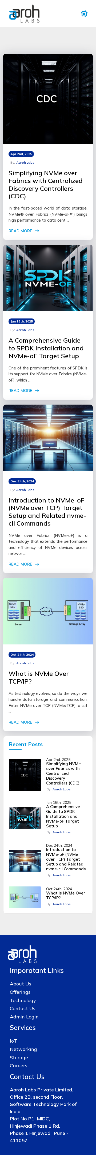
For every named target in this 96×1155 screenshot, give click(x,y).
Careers (18, 1065)
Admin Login (24, 1017)
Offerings (20, 992)
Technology (23, 1000)
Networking (23, 1049)
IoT (13, 1041)
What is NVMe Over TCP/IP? (39, 677)
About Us (20, 984)
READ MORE (20, 230)
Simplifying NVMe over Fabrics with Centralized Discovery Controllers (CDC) (46, 184)
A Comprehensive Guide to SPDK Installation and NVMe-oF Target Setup (46, 348)
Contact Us (22, 1008)
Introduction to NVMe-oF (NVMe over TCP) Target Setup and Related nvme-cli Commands (47, 511)
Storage (19, 1057)
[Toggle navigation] (84, 13)
